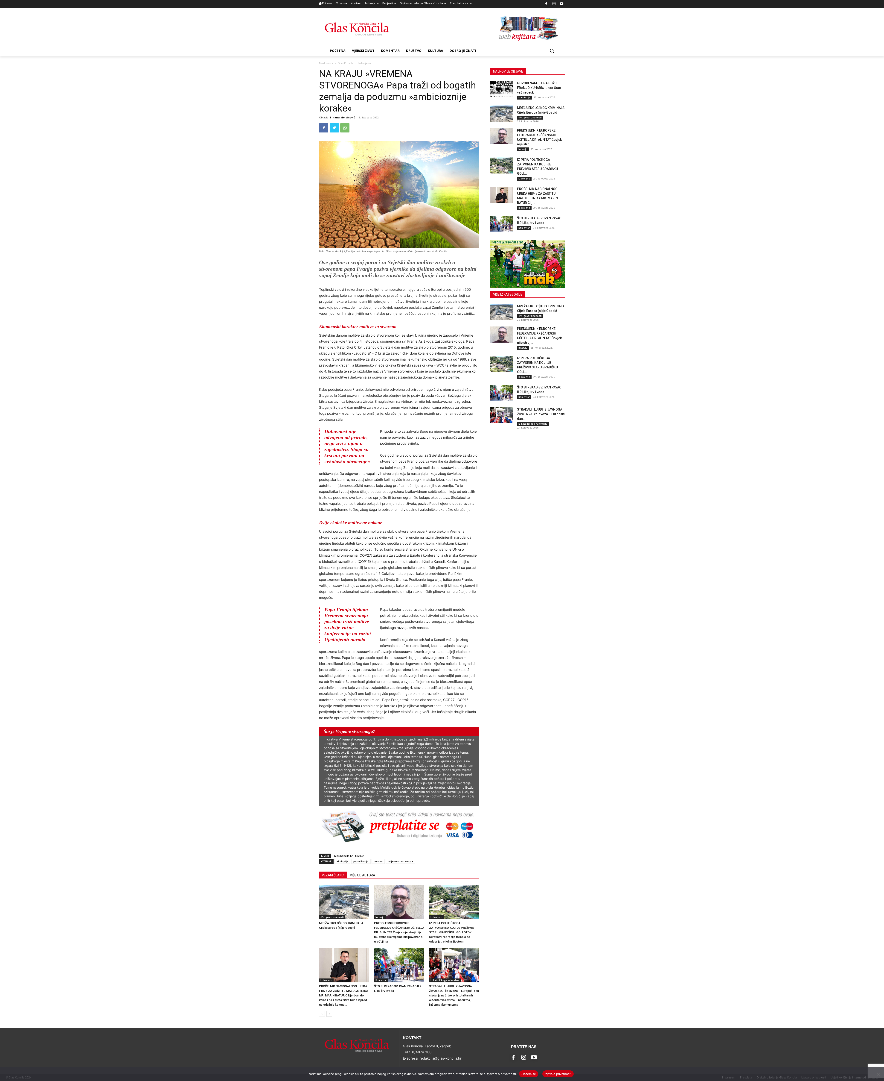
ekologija (342, 861)
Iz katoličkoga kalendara (444, 980)
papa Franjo (361, 861)
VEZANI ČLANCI (333, 875)
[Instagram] (554, 4)
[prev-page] (322, 1014)
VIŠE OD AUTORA (362, 875)
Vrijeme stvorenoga (400, 861)
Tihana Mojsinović (342, 117)
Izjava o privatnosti (558, 1074)
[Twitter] (334, 127)
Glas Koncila (346, 63)
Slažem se (528, 1074)
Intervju (379, 917)
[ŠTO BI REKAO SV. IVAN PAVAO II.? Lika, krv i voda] (399, 965)
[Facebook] (546, 4)
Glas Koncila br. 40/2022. (349, 856)
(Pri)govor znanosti (332, 917)
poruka (378, 861)
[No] (878, 1074)
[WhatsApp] (344, 127)
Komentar (381, 980)
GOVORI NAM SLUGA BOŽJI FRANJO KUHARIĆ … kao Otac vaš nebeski (539, 87)
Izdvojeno (436, 917)
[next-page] (329, 1014)
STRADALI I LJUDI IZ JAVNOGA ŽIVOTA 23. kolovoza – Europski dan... (541, 414)
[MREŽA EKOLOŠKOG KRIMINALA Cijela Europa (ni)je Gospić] (344, 902)
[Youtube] (561, 4)
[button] (551, 50)
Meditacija (524, 97)
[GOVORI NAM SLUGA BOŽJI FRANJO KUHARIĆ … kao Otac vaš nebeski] (501, 89)
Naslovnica (326, 63)
